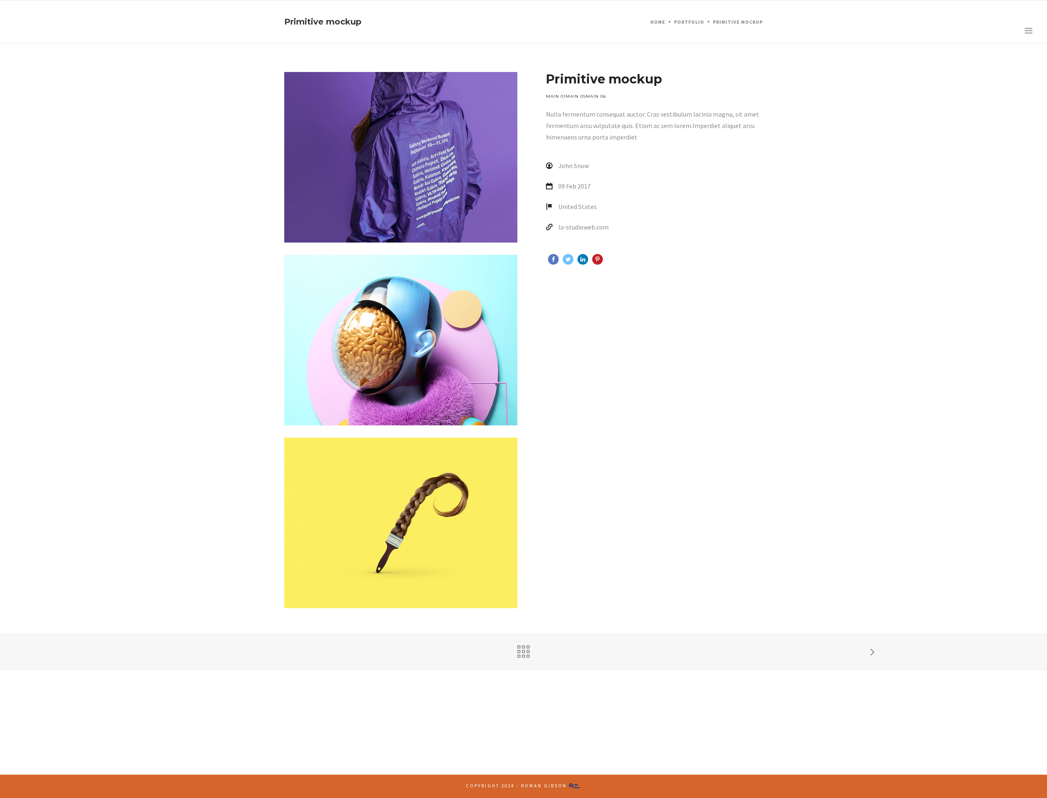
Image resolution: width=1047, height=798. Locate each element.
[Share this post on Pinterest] (597, 259)
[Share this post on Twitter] (568, 259)
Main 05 (576, 96)
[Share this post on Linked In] (582, 259)
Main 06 (596, 96)
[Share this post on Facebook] (553, 259)
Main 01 (556, 96)
